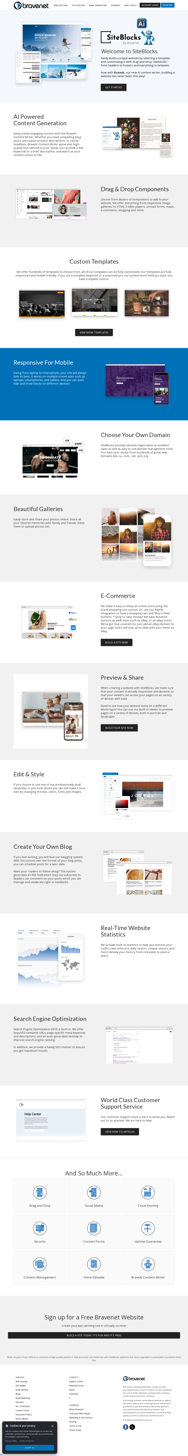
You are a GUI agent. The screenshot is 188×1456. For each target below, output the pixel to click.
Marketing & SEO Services (81, 1417)
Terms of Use (75, 1426)
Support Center (76, 1381)
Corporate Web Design (79, 1413)
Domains (115, 5)
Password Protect (24, 1414)
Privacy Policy (75, 1430)
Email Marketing (98, 5)
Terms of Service (27, 1441)
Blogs (18, 1394)
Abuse (72, 1389)
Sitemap (73, 1421)
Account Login (150, 5)
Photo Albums (22, 1418)
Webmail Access (76, 1385)
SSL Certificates (23, 1406)
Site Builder (78, 5)
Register (167, 5)
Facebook (73, 1394)
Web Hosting (61, 5)
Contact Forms (22, 1410)
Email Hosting (22, 1389)
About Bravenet (76, 1409)
